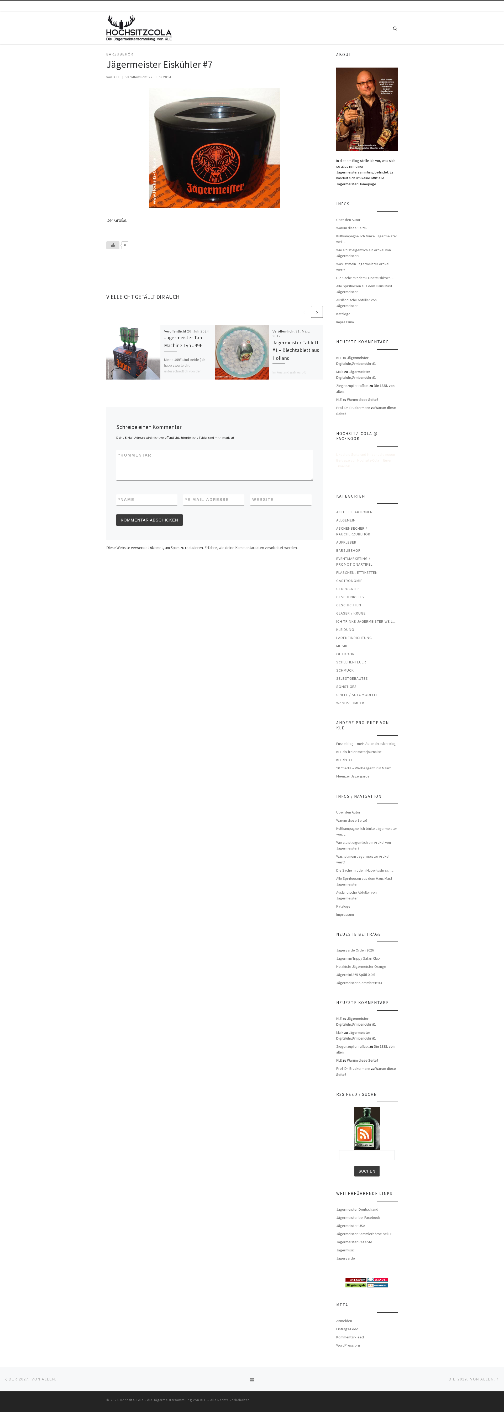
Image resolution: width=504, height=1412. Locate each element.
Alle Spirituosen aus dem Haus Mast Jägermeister (364, 289)
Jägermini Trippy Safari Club (358, 958)
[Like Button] (112, 245)
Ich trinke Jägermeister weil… (366, 621)
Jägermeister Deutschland (357, 1209)
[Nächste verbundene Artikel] (317, 312)
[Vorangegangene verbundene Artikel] (304, 312)
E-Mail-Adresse (207, 499)
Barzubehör (348, 550)
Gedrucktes (348, 588)
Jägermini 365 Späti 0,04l (355, 974)
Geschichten (348, 605)
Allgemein (346, 520)
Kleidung (345, 629)
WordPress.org (348, 1345)
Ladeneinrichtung (354, 637)
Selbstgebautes (352, 678)
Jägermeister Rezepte (354, 1242)
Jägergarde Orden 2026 (355, 950)
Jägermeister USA (350, 1225)
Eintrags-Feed (347, 1329)
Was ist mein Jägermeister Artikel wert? (362, 267)
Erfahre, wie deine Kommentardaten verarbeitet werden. (251, 547)
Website (263, 499)
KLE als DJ (344, 760)
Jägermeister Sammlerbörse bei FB (364, 1233)
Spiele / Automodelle (357, 694)
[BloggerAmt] (377, 1285)
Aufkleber (346, 542)
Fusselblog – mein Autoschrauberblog (366, 743)
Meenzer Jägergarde (353, 776)
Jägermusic (345, 1250)
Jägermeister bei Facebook (358, 1217)
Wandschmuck (350, 702)
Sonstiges (346, 686)
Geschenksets (350, 597)
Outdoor (345, 654)
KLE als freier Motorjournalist (358, 751)
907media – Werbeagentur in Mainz (363, 768)
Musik (342, 645)
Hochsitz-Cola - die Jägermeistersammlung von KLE (163, 1400)
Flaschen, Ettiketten (357, 572)
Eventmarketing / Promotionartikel (354, 561)
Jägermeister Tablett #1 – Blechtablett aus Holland (295, 350)
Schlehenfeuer (351, 662)
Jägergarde (345, 1258)
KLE (116, 77)
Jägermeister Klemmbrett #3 (359, 982)
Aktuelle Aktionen (354, 512)
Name (126, 499)
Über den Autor (348, 219)
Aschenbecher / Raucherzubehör (353, 531)
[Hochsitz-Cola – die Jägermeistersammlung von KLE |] (139, 27)
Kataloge (343, 313)
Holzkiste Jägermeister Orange (361, 966)
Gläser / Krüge (351, 613)
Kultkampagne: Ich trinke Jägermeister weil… (366, 239)
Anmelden (344, 1320)
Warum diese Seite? (352, 228)
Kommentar (134, 455)
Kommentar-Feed (350, 1337)
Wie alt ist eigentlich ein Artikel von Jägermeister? (363, 253)
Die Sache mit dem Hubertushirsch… (365, 277)
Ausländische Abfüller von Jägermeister (356, 303)
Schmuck (345, 670)
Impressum (345, 322)
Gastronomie (349, 580)
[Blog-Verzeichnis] (377, 1279)
